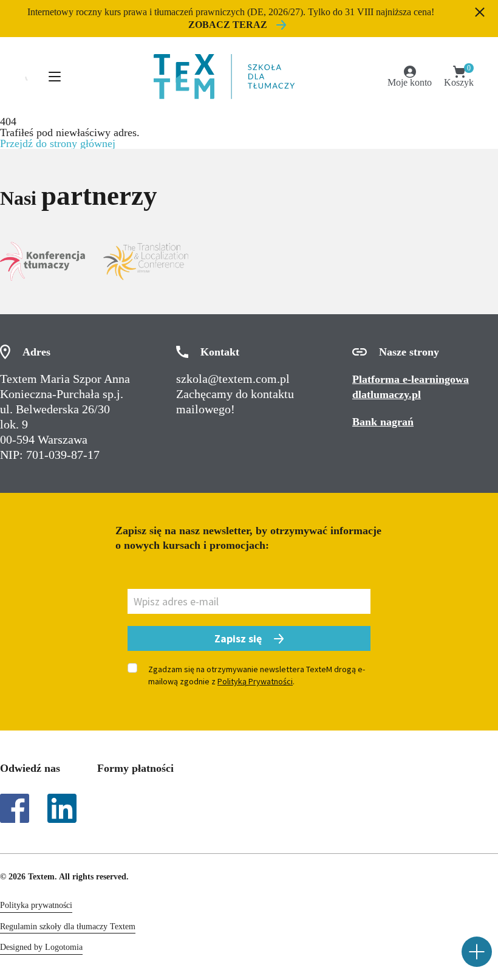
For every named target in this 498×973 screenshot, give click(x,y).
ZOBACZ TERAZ (227, 24)
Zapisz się (238, 638)
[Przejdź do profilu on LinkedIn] (62, 808)
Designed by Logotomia (41, 947)
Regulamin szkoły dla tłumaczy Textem (67, 926)
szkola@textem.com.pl (233, 378)
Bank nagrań (383, 422)
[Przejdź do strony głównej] (224, 76)
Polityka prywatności (36, 905)
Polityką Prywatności (255, 681)
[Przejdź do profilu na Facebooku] (14, 808)
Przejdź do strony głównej (57, 143)
